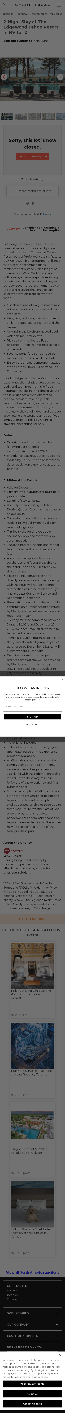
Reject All (32, 1393)
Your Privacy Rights (32, 1383)
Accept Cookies (32, 1403)
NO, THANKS (32, 725)
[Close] (60, 1355)
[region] (32, 1381)
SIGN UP (32, 716)
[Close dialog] (62, 679)
